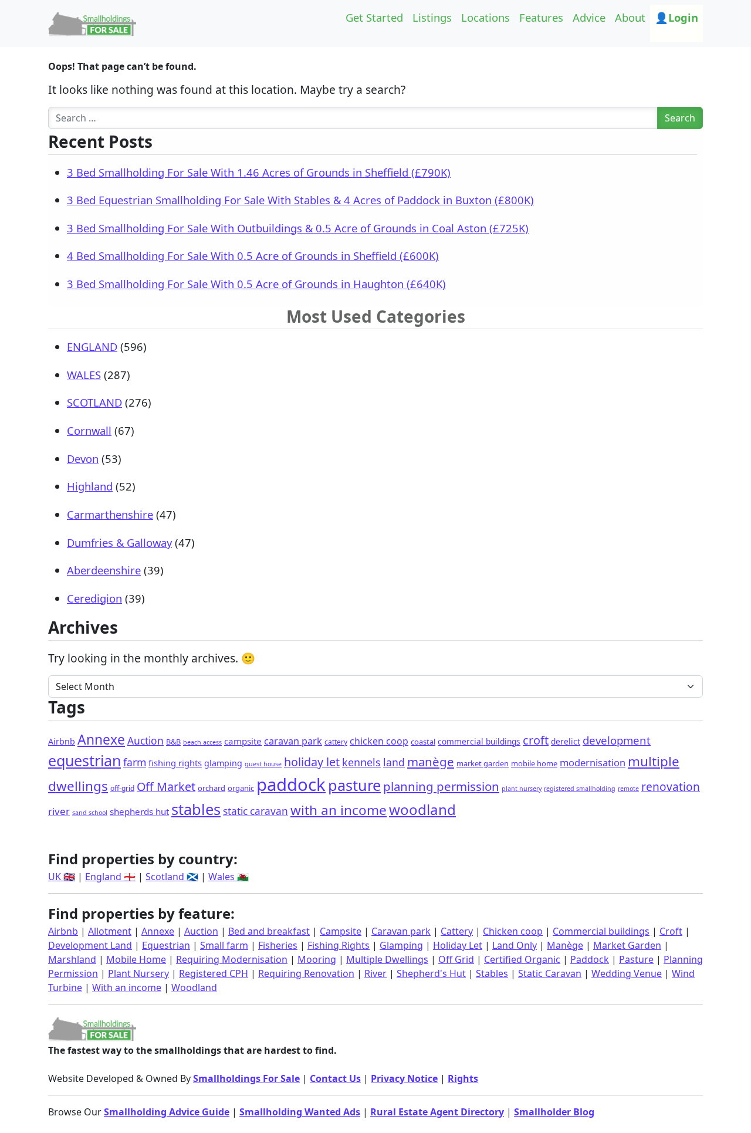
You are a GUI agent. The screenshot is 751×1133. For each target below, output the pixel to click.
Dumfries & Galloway (119, 542)
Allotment (109, 931)
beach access (202, 742)
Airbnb (61, 741)
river (59, 811)
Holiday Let (457, 945)
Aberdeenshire (104, 570)
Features (541, 17)
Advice (589, 17)
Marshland (72, 959)
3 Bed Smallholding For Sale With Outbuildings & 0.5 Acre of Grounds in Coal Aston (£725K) (298, 228)
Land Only (514, 945)
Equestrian (166, 945)
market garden (482, 763)
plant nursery (522, 788)
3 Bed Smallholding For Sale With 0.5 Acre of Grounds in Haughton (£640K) (256, 283)
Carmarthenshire (110, 514)
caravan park (293, 741)
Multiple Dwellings (387, 959)
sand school (89, 813)
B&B (173, 741)
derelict (565, 741)
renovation (670, 786)
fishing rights (175, 763)
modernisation (592, 762)
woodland (422, 809)
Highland (90, 486)
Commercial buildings (601, 931)
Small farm (224, 945)
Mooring (316, 959)
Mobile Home (136, 959)
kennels (361, 762)
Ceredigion (94, 598)
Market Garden (627, 945)
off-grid (122, 788)
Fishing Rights (338, 945)
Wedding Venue (626, 973)
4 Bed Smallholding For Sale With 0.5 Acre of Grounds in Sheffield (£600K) (253, 255)
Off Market (166, 786)
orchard (211, 788)
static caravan (255, 811)
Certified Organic (522, 959)
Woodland (194, 987)
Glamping (401, 945)
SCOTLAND (94, 402)
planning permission (441, 786)
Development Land (90, 945)
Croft (670, 931)
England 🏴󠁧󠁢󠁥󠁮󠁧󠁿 (110, 876)
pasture (354, 785)
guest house (263, 764)
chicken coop (379, 741)
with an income (338, 810)
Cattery (457, 931)
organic (241, 788)
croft (536, 740)
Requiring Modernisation (231, 959)
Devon (83, 458)
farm (134, 762)
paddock (291, 784)
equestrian (84, 760)
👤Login (676, 17)
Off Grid (456, 959)
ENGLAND (92, 346)
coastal (423, 741)
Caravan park (401, 931)
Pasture (636, 959)
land (394, 762)
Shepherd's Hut (431, 973)
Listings (432, 17)
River (375, 973)
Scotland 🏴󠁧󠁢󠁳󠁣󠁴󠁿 (172, 876)
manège (430, 761)
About (630, 17)
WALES (84, 374)
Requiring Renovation (306, 973)
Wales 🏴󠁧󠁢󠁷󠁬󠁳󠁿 (228, 876)
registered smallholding (579, 788)
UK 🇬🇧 (61, 876)
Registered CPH (213, 973)
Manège (565, 945)
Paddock (589, 959)
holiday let (312, 762)
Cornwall (89, 430)
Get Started (374, 17)
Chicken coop (513, 931)
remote (628, 788)
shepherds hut (139, 811)
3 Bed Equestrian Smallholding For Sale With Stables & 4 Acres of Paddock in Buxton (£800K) (300, 199)
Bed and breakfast (269, 931)
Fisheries (277, 945)
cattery (335, 742)
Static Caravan (549, 973)
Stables (492, 973)
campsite (243, 741)
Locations (485, 17)
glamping (223, 763)
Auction (145, 740)
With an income (126, 987)
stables (196, 809)
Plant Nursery (138, 973)
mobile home (534, 763)
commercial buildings (479, 741)
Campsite (340, 931)
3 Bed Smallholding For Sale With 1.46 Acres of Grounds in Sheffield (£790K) (259, 172)
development (617, 740)
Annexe (101, 739)
